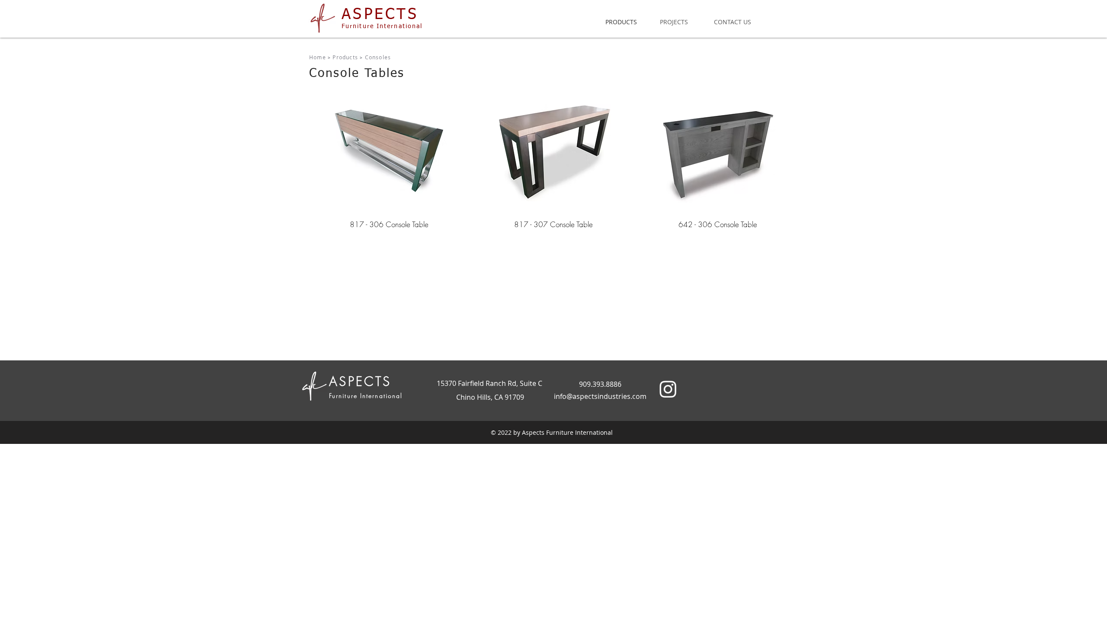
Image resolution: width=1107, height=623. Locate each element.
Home (317, 57)
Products (345, 57)
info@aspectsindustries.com (600, 396)
